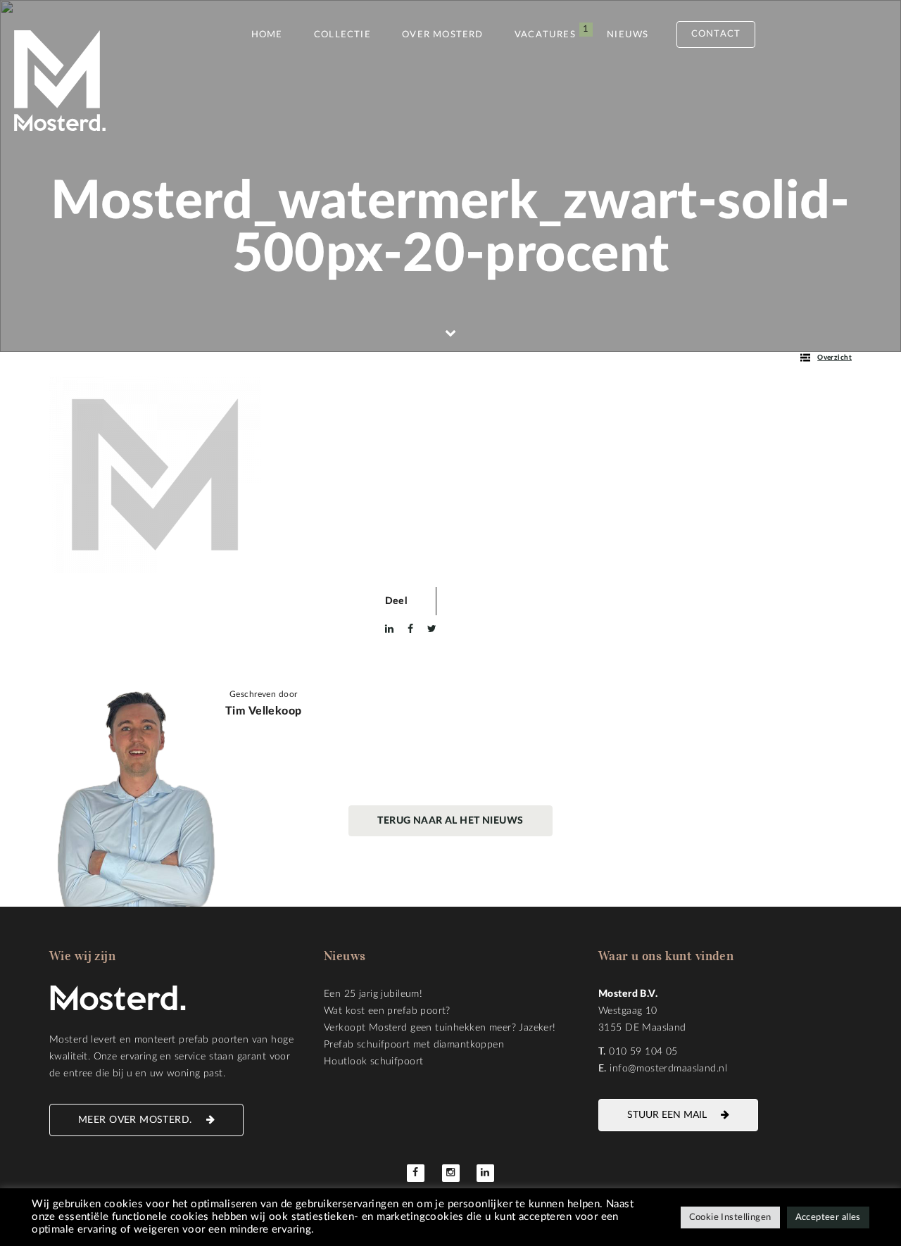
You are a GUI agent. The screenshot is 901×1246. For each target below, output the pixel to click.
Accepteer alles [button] (828, 1217)
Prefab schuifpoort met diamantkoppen (414, 1045)
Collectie (342, 34)
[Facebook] (415, 1173)
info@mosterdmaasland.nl (668, 1069)
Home (267, 34)
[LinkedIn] (485, 1173)
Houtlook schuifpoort (373, 1061)
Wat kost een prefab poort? (387, 1011)
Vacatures (545, 34)
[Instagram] (451, 1173)
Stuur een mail (667, 1115)
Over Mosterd (442, 34)
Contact (716, 34)
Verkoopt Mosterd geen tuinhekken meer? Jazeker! (440, 1028)
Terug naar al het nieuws (450, 821)
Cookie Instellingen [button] (730, 1217)
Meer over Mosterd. (135, 1120)
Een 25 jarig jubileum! (373, 994)
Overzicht (834, 357)
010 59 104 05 (643, 1052)
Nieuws (627, 34)
